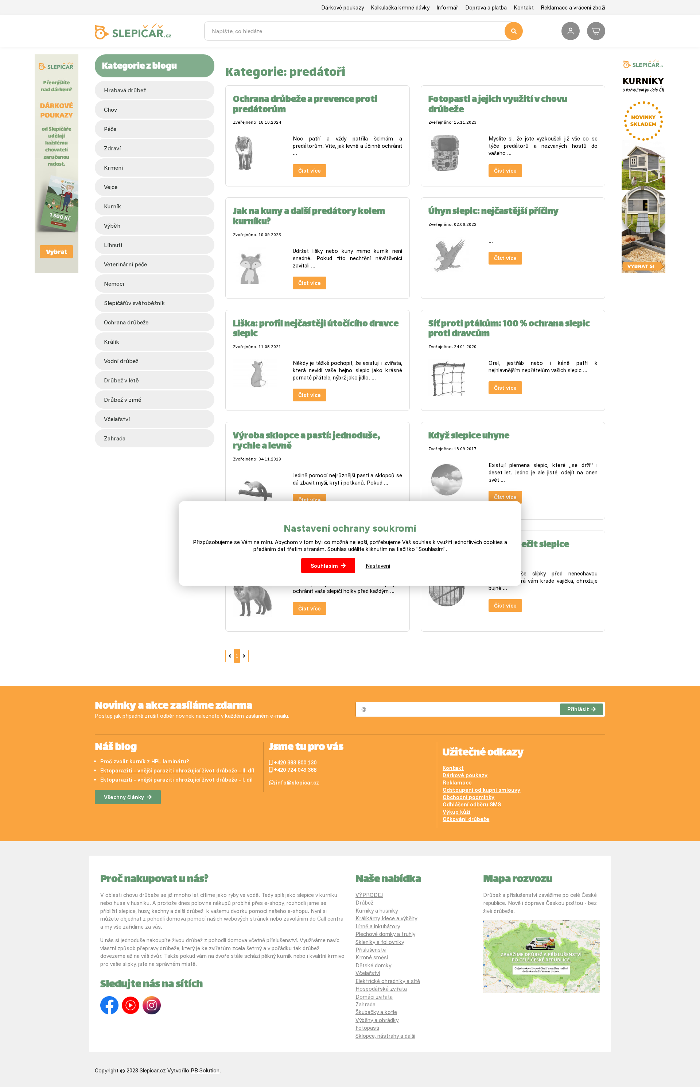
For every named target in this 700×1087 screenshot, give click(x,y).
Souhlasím (324, 565)
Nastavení (378, 565)
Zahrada (114, 438)
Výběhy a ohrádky (376, 1020)
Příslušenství (370, 949)
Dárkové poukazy (342, 7)
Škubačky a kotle (376, 1012)
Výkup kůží (456, 811)
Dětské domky (373, 965)
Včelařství (367, 973)
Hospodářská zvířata (381, 988)
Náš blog (116, 748)
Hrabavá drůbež (125, 90)
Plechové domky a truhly (385, 933)
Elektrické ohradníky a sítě (387, 981)
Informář (447, 7)
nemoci (114, 283)
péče (110, 128)
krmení (113, 167)
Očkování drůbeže (466, 819)
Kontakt (524, 7)
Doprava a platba (486, 7)
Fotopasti (367, 1027)
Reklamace (457, 782)
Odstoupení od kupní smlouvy (481, 789)
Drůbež (364, 902)
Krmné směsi (371, 957)
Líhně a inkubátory (377, 926)
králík (111, 341)
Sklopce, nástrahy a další (385, 1035)
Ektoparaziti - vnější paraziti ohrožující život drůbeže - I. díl (176, 779)
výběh (112, 225)
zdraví (112, 148)
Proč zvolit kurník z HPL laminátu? (144, 761)
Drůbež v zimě (122, 399)
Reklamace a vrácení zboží (573, 7)
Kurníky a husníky (376, 910)
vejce (110, 186)
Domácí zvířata (374, 996)
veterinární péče (125, 264)
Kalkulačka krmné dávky (400, 7)
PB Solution (205, 1070)
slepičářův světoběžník (134, 303)
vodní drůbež (121, 361)
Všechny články (124, 797)
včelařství (117, 419)
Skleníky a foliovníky (379, 941)
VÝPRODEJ (369, 894)
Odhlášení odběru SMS (472, 804)
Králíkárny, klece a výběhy (386, 918)
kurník (112, 206)
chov (110, 109)
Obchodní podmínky (468, 797)
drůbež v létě (121, 380)
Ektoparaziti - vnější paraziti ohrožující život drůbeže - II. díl (177, 770)
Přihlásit (578, 709)
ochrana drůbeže (126, 322)
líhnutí (113, 244)
